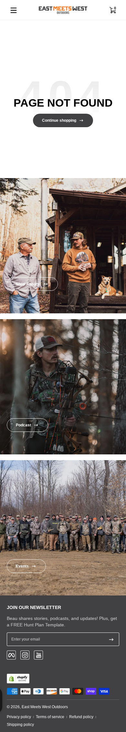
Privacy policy (19, 717)
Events (22, 566)
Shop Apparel (28, 284)
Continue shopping (59, 120)
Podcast (23, 425)
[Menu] (13, 10)
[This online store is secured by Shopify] (18, 678)
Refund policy (81, 717)
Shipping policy (20, 724)
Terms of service (50, 717)
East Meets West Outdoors (45, 707)
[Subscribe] (111, 639)
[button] (112, 10)
